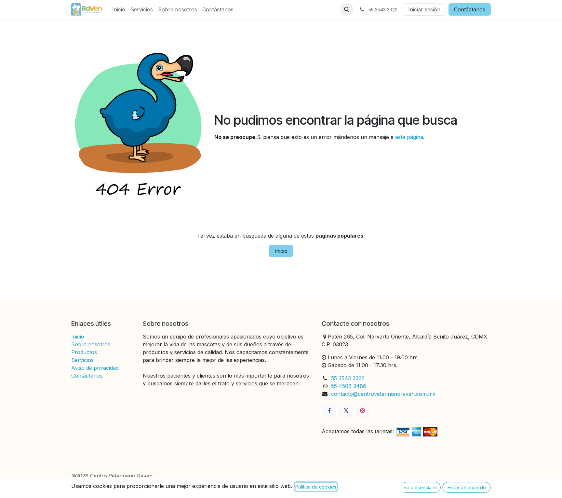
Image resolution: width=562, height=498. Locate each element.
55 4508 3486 (349, 386)
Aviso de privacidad (95, 368)
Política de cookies (315, 487)
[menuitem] (119, 9)
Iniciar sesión (424, 9)
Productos (84, 352)
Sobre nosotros (90, 344)
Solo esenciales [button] (421, 487)
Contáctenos (86, 375)
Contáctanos (469, 9)
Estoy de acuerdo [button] (467, 487)
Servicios (82, 360)
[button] (347, 9)
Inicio (281, 251)
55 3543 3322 (347, 378)
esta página (409, 137)
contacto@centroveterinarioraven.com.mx (383, 394)
